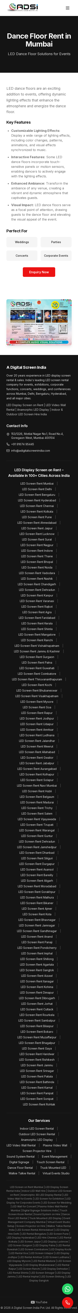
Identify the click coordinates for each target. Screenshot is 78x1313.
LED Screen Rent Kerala (37, 623)
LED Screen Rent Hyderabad (37, 500)
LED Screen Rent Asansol (37, 869)
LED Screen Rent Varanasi (37, 601)
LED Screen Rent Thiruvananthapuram (37, 679)
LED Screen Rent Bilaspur (37, 1026)
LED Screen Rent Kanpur (37, 595)
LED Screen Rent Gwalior (37, 757)
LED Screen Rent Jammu (37, 1065)
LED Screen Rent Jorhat (37, 1003)
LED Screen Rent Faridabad (37, 617)
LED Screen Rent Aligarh (37, 880)
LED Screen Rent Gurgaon (37, 657)
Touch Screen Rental (50, 1162)
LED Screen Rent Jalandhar (37, 740)
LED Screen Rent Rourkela (37, 1015)
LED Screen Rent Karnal (37, 1087)
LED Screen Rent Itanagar (37, 981)
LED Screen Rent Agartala (37, 964)
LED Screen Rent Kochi (37, 685)
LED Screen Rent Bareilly (37, 875)
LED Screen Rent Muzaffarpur (36, 1037)
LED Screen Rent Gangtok (37, 970)
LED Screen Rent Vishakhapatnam (37, 645)
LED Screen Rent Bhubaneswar (36, 690)
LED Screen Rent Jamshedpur (37, 847)
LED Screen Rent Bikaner (36, 903)
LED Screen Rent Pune (37, 517)
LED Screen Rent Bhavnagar (37, 919)
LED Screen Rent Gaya (37, 1048)
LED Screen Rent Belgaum (37, 796)
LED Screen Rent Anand (37, 936)
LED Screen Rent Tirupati (36, 824)
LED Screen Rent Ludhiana (37, 735)
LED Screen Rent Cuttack (36, 1009)
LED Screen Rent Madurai (37, 802)
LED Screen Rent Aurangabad (37, 768)
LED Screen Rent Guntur (37, 836)
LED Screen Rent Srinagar (37, 1070)
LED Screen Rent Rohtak (39, 1104)
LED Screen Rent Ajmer (37, 908)
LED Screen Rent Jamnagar (37, 925)
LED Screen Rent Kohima (37, 987)
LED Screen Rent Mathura (37, 897)
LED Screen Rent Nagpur (37, 545)
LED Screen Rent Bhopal (37, 562)
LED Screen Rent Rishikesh (37, 1059)
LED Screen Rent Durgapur (37, 864)
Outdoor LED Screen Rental (37, 1134)
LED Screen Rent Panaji (37, 942)
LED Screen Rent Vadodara (37, 573)
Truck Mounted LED (53, 1167)
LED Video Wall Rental (21, 1145)
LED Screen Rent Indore (37, 550)
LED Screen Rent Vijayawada (37, 819)
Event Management (54, 1156)
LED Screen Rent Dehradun (37, 589)
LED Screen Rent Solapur (37, 780)
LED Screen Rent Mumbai (37, 483)
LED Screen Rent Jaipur (37, 528)
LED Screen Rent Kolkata (37, 511)
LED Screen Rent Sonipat (36, 1098)
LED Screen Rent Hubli (37, 791)
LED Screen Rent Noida (37, 567)
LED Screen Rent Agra (37, 612)
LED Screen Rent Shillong (37, 959)
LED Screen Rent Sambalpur (36, 1020)
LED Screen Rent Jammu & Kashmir (37, 651)
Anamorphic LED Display (37, 1139)
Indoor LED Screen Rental (37, 1128)
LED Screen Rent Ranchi (37, 640)
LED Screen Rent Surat (37, 539)
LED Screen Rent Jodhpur (37, 718)
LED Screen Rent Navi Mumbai (37, 785)
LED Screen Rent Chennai (37, 506)
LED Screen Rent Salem (36, 813)
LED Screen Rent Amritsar (37, 729)
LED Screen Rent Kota (37, 914)
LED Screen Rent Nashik (37, 578)
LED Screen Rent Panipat (37, 1093)
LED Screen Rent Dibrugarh (37, 998)
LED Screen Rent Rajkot (37, 606)
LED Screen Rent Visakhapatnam (36, 696)
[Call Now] (67, 1302)
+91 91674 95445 (22, 444)
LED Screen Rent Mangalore (37, 634)
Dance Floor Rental (20, 1167)
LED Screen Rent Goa (37, 707)
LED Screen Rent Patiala (37, 1076)
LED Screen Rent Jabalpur (37, 763)
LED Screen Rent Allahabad (37, 752)
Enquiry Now (39, 272)
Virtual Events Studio (56, 1173)
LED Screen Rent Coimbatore (37, 673)
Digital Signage (19, 1162)
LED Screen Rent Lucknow (37, 534)
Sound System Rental (21, 1156)
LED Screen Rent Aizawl (37, 975)
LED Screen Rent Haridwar (37, 1054)
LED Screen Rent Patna (37, 662)
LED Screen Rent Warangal (37, 830)
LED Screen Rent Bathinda (37, 1082)
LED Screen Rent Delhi (37, 489)
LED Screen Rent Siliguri (37, 858)
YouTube (41, 1302)
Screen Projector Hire (37, 1151)
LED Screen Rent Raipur (37, 713)
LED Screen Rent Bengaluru (37, 494)
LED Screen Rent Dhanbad (36, 852)
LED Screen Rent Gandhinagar (37, 931)
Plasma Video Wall (55, 1145)
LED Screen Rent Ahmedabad (36, 522)
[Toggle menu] (68, 8)
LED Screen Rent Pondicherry (37, 947)
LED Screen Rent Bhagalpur (37, 1043)
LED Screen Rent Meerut (37, 746)
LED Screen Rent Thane (37, 556)
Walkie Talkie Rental (22, 1173)
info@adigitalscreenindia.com (30, 450)
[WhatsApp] (67, 1289)
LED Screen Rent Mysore (36, 701)
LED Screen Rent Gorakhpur (36, 892)
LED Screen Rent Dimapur (37, 992)
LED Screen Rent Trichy (37, 808)
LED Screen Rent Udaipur (37, 724)
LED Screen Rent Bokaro (37, 1031)
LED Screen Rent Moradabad (37, 886)
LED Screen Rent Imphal (37, 953)
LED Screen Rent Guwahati (36, 668)
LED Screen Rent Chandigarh (37, 584)
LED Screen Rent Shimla (37, 629)
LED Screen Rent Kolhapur (37, 774)
